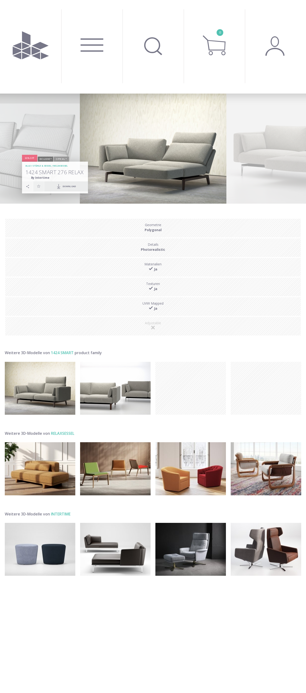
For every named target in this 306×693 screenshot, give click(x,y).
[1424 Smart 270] (115, 388)
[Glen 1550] (190, 549)
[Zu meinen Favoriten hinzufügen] (38, 186)
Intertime (61, 514)
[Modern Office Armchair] (190, 468)
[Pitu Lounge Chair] (266, 468)
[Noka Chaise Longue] (40, 468)
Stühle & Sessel (42, 165)
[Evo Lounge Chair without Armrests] (115, 468)
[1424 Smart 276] (40, 388)
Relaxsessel (60, 165)
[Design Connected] (30, 47)
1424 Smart (62, 352)
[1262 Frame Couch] (115, 549)
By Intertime (40, 177)
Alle (28, 165)
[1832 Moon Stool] (40, 549)
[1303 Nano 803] (266, 549)
